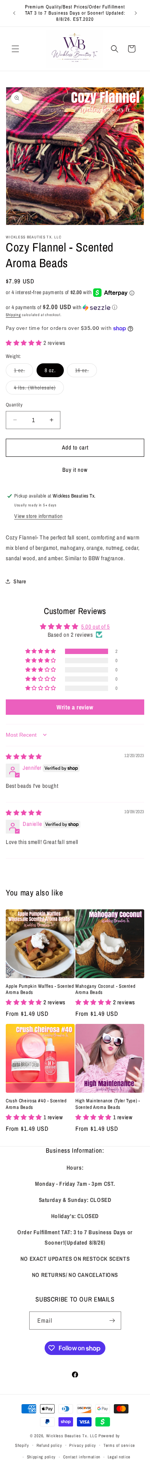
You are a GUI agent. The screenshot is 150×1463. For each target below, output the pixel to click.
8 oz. (50, 370)
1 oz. (23, 371)
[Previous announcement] (14, 13)
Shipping (13, 314)
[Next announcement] (135, 13)
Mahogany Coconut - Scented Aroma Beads (105, 989)
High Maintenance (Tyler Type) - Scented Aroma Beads (107, 1104)
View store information (38, 516)
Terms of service (119, 1445)
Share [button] (19, 581)
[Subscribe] (112, 1321)
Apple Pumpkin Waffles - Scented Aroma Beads (40, 989)
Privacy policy (82, 1445)
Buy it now (75, 470)
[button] (15, 48)
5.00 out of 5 (95, 626)
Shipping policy (41, 1457)
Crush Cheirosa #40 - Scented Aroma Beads (36, 1104)
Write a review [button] (75, 707)
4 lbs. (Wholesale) (39, 389)
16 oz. (86, 371)
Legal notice (119, 1457)
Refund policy (49, 1445)
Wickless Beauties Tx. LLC (72, 1435)
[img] (24, 756)
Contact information (81, 1457)
